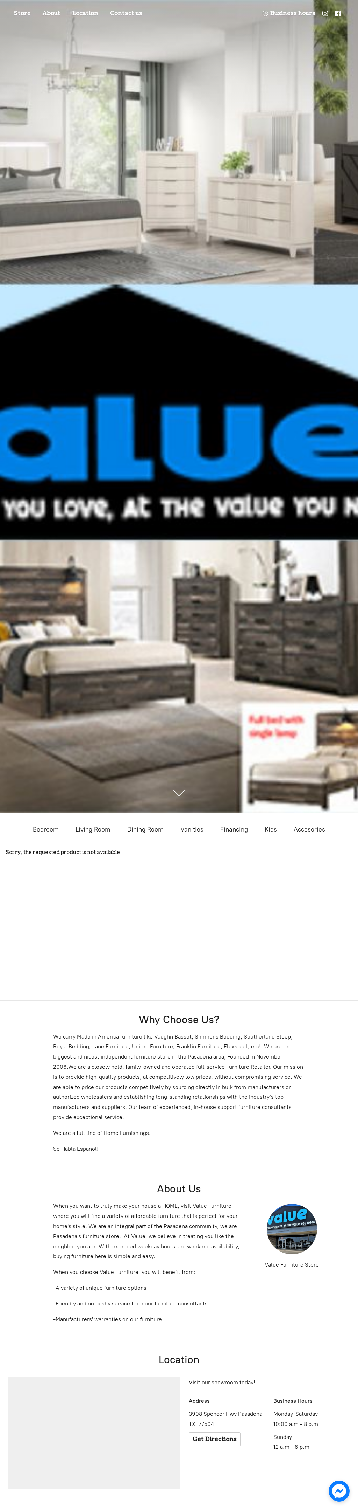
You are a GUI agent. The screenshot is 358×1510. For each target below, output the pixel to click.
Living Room (93, 829)
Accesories (309, 829)
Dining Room (145, 829)
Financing (234, 829)
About (51, 13)
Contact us (126, 13)
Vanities (191, 829)
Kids (271, 829)
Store (22, 13)
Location (85, 13)
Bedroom (46, 829)
